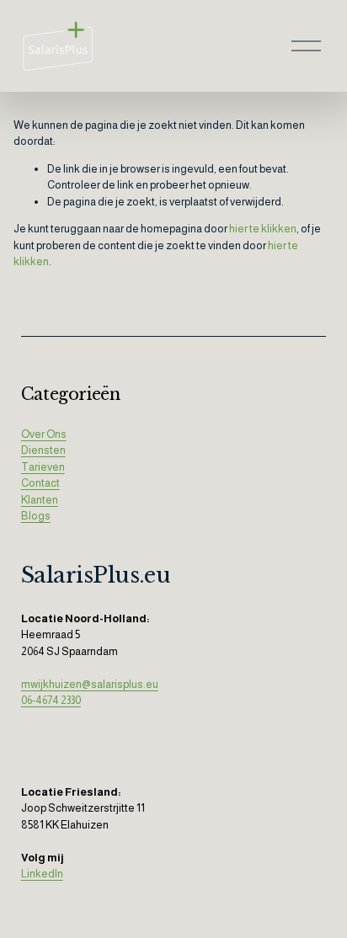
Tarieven (43, 467)
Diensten (43, 450)
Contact (40, 483)
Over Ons (44, 434)
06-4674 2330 (51, 700)
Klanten (39, 499)
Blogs (36, 515)
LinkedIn (42, 873)
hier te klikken (262, 228)
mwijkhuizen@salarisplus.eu (89, 684)
